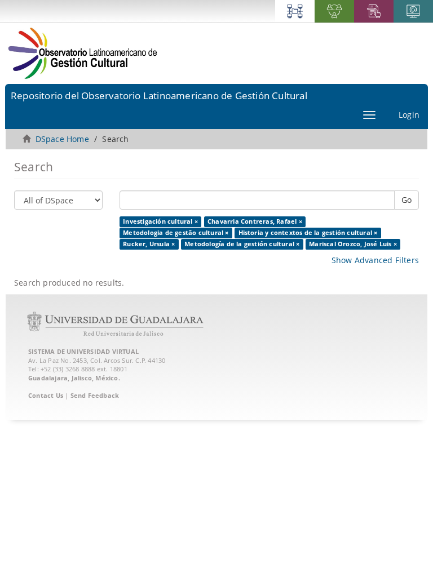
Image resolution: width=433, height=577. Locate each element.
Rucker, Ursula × (149, 244)
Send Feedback (95, 395)
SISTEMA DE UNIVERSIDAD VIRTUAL (83, 351)
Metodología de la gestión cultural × (241, 244)
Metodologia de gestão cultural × (175, 233)
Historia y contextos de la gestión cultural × (308, 233)
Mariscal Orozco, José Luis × (353, 244)
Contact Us (45, 395)
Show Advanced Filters (375, 260)
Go (406, 199)
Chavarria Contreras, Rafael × (254, 221)
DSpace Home (62, 139)
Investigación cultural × (160, 221)
